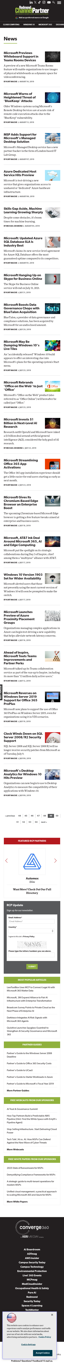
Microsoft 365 (45, 25)
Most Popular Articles (32, 980)
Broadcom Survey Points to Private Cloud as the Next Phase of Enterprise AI (31, 1009)
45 (26, 816)
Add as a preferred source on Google (34, 18)
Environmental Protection (32, 1271)
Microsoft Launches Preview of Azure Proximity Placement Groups (19, 617)
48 (44, 816)
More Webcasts (15, 1149)
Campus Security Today (32, 1262)
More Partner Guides (18, 1091)
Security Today (32, 1301)
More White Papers (17, 1202)
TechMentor (32, 1310)
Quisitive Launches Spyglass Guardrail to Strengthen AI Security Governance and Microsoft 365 (32, 1031)
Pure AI (32, 1293)
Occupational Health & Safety (32, 1288)
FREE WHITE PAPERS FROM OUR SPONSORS (32, 1159)
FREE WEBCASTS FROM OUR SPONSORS (32, 1100)
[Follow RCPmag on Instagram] (43, 3)
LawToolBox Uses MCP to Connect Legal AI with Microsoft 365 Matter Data (31, 989)
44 (19, 816)
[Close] (52, 1314)
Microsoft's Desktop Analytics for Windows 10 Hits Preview (23, 774)
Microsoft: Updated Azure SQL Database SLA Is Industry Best (23, 242)
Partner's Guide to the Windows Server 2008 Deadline (29, 1055)
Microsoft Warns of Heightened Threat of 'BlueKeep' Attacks (20, 97)
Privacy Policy (29, 937)
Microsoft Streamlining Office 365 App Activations (21, 464)
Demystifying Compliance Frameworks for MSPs (31, 1175)
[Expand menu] (59, 3)
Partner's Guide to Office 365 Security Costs (29, 1063)
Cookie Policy (45, 1337)
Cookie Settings (28, 1345)
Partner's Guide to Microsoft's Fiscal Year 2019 (30, 1084)
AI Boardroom (32, 1249)
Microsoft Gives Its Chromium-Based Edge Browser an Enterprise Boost (21, 503)
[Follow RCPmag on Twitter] (35, 2)
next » (44, 822)
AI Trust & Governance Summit (22, 1109)
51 (17, 822)
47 (38, 816)
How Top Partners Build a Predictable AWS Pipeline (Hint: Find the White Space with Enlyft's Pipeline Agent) (32, 1119)
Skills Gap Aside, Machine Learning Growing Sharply (23, 210)
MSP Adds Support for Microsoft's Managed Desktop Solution (20, 138)
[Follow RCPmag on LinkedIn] (31, 3)
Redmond (32, 1297)
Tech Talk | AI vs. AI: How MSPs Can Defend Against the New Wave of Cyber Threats (29, 1141)
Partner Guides (32, 1045)
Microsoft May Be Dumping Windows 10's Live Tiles (21, 345)
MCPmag (32, 1280)
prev (6, 860)
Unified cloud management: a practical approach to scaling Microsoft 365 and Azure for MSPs (32, 1193)
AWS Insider (32, 1258)
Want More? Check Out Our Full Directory (32, 891)
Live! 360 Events (32, 1275)
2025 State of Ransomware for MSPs (25, 1168)
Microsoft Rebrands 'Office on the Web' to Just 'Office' (23, 386)
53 (30, 822)
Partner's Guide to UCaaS (20, 1070)
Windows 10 (29, 25)
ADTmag (32, 1254)
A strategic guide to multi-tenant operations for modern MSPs (30, 1183)
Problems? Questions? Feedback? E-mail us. (32, 1361)
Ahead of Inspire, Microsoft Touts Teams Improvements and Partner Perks (20, 658)
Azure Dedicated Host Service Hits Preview (20, 173)
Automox (32, 878)
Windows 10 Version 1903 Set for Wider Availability (23, 576)
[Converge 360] (32, 1228)
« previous (10, 816)
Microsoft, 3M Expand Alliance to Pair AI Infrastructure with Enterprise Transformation (29, 999)
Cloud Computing (11, 25)
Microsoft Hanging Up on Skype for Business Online (23, 277)
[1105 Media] (32, 1237)
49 (51, 816)
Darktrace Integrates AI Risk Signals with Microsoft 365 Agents (27, 1019)
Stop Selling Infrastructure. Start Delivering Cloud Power (32, 1131)
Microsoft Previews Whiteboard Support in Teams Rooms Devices (21, 56)
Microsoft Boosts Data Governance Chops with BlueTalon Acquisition (21, 308)
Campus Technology (32, 1267)
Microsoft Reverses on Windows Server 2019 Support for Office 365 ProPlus (20, 699)
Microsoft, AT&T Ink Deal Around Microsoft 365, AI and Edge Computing (23, 541)
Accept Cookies (43, 1353)
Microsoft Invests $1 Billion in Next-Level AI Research (20, 423)
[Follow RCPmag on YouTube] (49, 2)
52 (23, 822)
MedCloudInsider (32, 1284)
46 (32, 816)
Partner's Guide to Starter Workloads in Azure (30, 1077)
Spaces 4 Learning (32, 1305)
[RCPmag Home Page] (32, 8)
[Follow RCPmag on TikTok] (39, 3)
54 (36, 822)
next (55, 860)
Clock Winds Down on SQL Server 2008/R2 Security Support (23, 737)
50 (57, 816)
